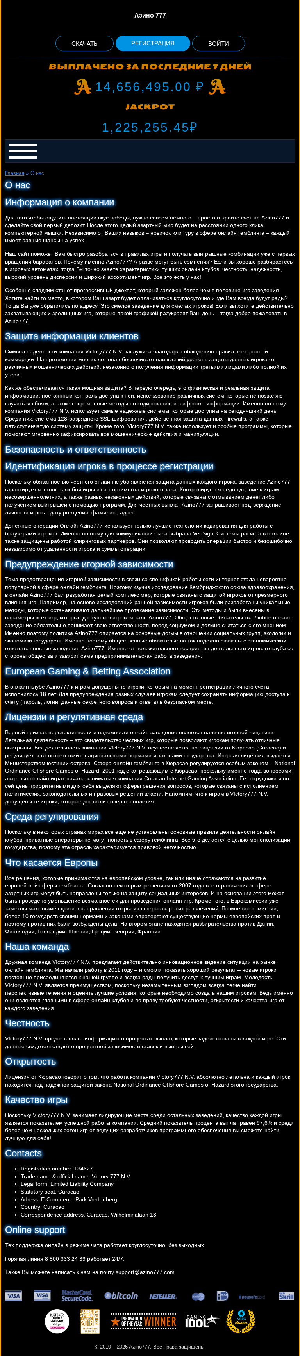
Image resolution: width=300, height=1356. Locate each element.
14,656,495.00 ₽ (150, 87)
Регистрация (153, 43)
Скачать (84, 43)
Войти (218, 43)
